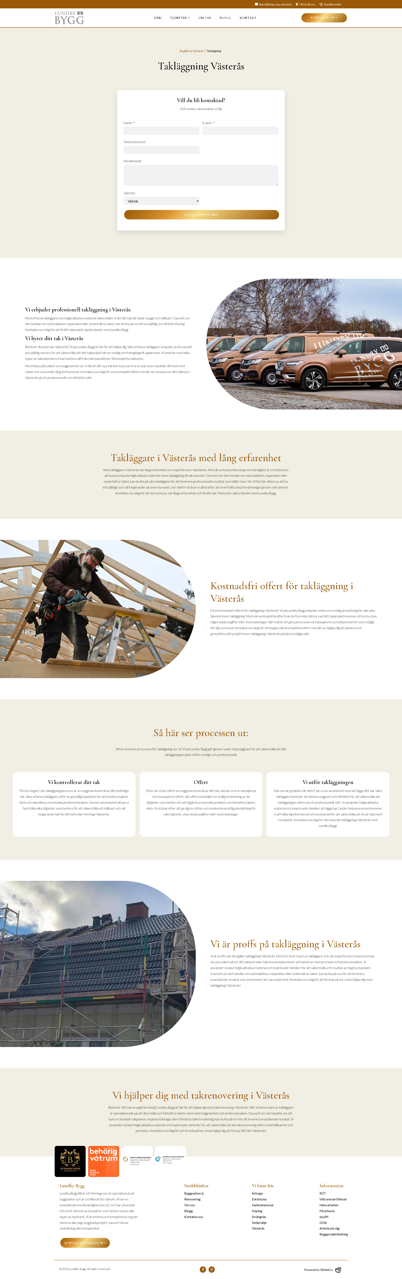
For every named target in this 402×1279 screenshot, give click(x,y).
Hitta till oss (307, 4)
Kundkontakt (332, 4)
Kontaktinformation (83, 1243)
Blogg (225, 18)
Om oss (204, 18)
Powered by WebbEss (318, 1269)
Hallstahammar (263, 1205)
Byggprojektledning (334, 1234)
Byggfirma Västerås (192, 51)
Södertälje (259, 1223)
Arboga (257, 1193)
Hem (158, 18)
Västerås (258, 1228)
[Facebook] (203, 1269)
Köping (257, 1211)
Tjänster (178, 18)
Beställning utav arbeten (275, 4)
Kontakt (248, 18)
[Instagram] (212, 1269)
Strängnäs (259, 1217)
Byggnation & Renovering (194, 1196)
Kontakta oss (323, 17)
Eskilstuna (259, 1199)
